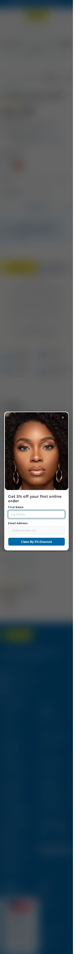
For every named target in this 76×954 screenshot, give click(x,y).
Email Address (18, 523)
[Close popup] (62, 417)
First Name (15, 507)
